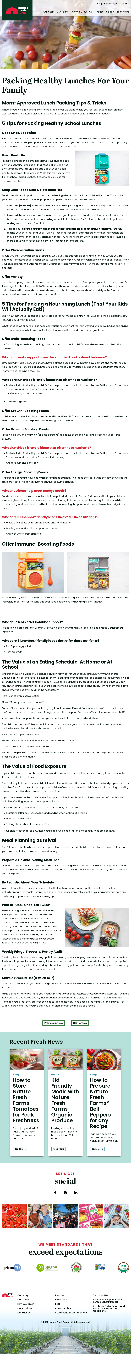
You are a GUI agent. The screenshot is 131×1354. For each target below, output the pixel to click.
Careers (124, 3)
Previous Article (53, 1023)
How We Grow (79, 11)
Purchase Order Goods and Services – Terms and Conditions (109, 1308)
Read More (20, 1148)
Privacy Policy (63, 1308)
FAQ (99, 3)
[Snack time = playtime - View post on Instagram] (116, 1216)
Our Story (48, 11)
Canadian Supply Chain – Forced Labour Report (107, 1300)
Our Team (62, 11)
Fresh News (122, 11)
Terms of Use (100, 1295)
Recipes (109, 11)
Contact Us (110, 3)
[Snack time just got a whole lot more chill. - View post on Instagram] (40, 1216)
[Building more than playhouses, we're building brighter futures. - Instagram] (65, 1216)
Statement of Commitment (71, 1312)
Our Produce (96, 11)
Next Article (80, 1023)
